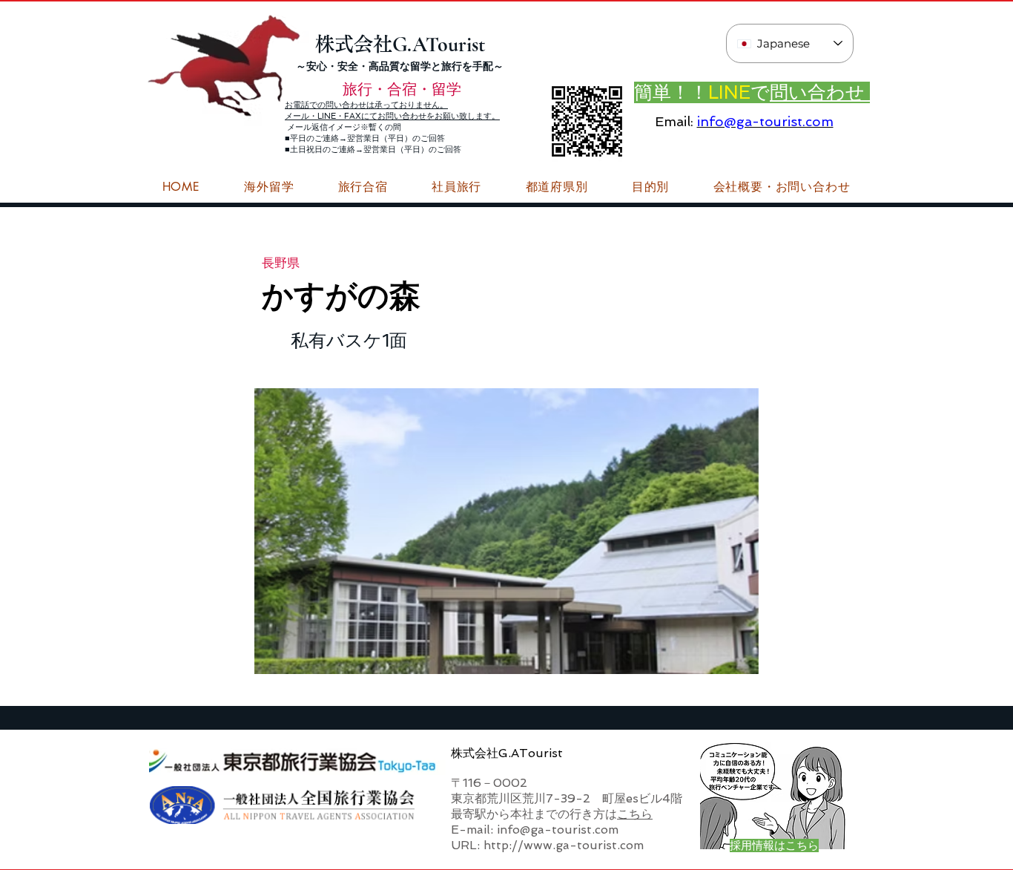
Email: (674, 121)
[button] (781, 187)
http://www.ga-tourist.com (564, 845)
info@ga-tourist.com (765, 121)
